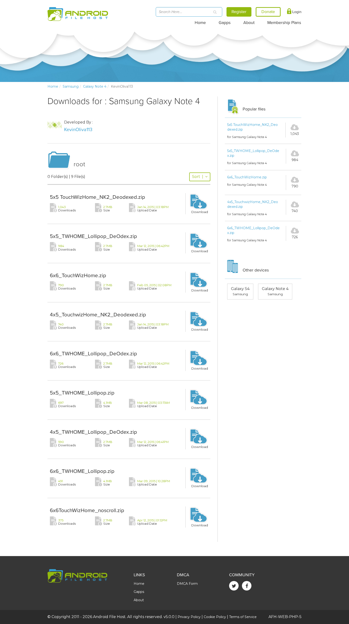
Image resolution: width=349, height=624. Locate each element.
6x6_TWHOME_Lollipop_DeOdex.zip (93, 353)
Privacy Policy (189, 617)
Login (296, 12)
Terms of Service (243, 617)
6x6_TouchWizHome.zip (78, 275)
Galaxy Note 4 (94, 86)
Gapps (225, 22)
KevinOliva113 (78, 130)
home (52, 86)
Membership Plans (284, 22)
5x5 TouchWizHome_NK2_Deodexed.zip (97, 197)
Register (238, 11)
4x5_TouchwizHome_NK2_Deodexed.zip (98, 314)
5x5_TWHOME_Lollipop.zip (82, 393)
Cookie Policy (215, 617)
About (249, 22)
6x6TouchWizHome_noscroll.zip (87, 510)
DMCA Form (187, 583)
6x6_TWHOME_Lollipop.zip (82, 471)
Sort (197, 176)
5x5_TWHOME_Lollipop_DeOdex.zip (93, 236)
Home (200, 22)
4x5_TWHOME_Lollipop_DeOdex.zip (93, 432)
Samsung (71, 86)
